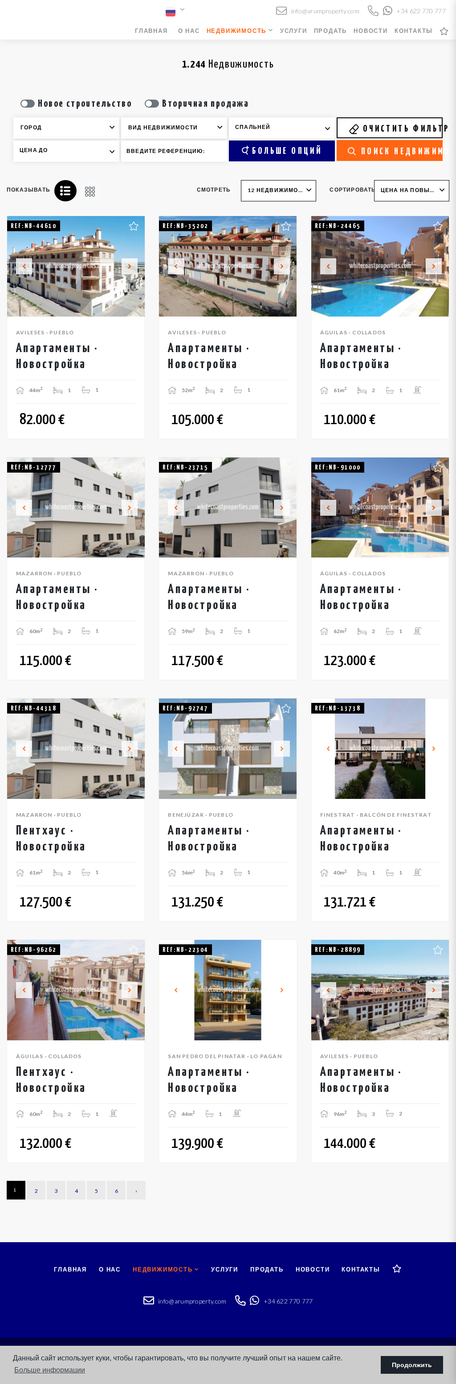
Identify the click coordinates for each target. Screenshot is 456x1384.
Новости (371, 30)
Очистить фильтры (401, 128)
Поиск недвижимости (400, 151)
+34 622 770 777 (420, 11)
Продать (330, 30)
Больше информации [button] (49, 1370)
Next (133, 266)
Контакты (414, 30)
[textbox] (73, 127)
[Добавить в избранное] (134, 225)
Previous (18, 266)
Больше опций (285, 151)
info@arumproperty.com (324, 11)
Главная (151, 30)
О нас (189, 30)
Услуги (293, 30)
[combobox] (66, 128)
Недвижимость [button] (238, 30)
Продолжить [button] (412, 1364)
